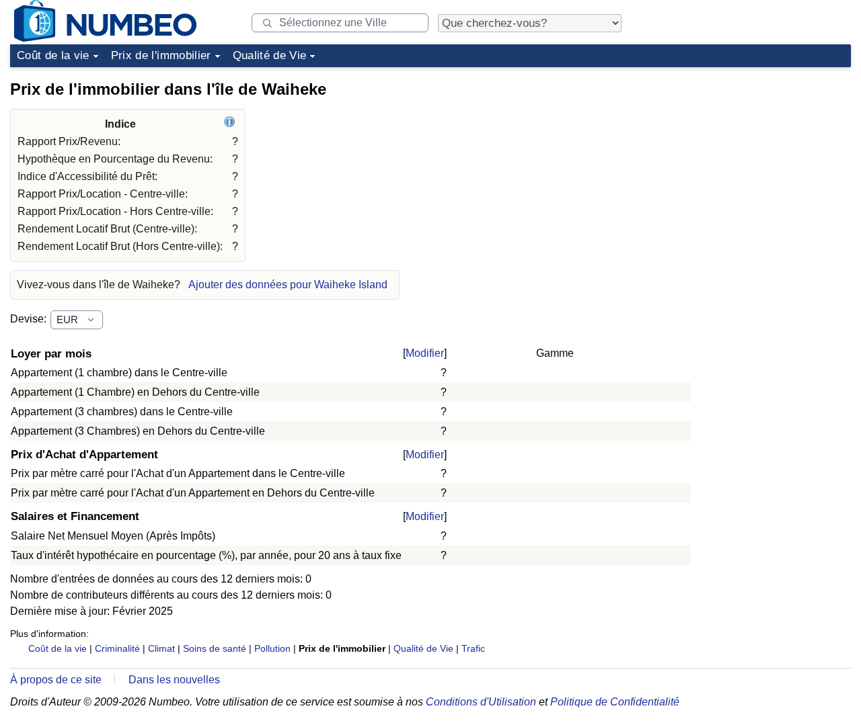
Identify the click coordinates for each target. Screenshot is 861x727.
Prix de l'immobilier (161, 55)
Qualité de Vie (270, 55)
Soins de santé (214, 648)
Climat (161, 648)
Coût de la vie (53, 55)
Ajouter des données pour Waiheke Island (287, 284)
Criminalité (117, 648)
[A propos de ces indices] (231, 124)
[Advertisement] (750, 157)
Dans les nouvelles (174, 679)
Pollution (272, 648)
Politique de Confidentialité (614, 702)
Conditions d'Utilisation (481, 702)
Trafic (473, 648)
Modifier (425, 353)
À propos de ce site (56, 679)
